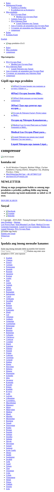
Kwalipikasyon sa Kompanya (23, 10)
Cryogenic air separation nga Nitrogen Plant (28, 28)
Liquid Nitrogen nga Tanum (27, 23)
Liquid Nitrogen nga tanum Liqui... (29, 144)
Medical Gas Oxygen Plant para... (28, 132)
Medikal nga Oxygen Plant (26, 17)
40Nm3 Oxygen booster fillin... (27, 93)
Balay (8, 3)
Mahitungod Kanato (14, 5)
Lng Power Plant (7, 224)
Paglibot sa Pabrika (18, 8)
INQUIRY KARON (9, 200)
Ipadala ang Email (8, 233)
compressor (15, 30)
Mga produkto (11, 12)
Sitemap (17, 222)
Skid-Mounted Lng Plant (25, 224)
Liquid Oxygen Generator (29, 227)
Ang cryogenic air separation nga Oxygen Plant (30, 26)
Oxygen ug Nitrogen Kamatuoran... (29, 120)
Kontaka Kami (12, 35)
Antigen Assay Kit (18, 19)
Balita (8, 32)
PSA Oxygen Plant (18, 14)
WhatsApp (5, 236)
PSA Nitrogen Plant (19, 21)
